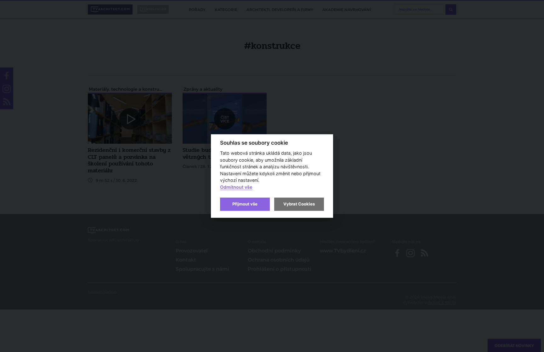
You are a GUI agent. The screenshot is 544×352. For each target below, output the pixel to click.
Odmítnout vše (236, 187)
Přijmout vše (245, 203)
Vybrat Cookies (299, 203)
